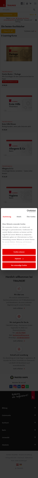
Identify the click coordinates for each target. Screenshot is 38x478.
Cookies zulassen (19, 252)
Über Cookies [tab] (31, 217)
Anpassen (18, 258)
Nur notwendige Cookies (19, 265)
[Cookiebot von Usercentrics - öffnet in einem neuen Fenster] (27, 211)
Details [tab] (19, 217)
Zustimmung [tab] (7, 217)
